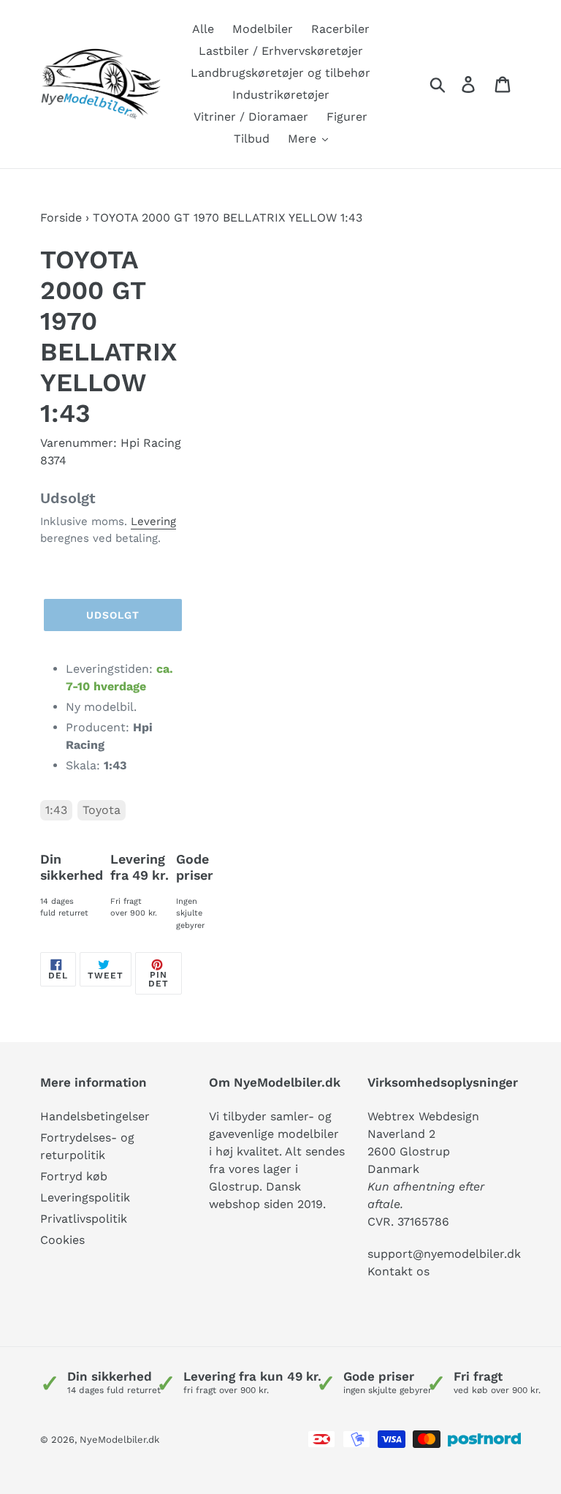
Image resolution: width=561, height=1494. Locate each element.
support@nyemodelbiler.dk (444, 1254)
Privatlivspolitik (83, 1219)
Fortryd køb (73, 1176)
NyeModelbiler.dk (119, 1439)
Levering (153, 521)
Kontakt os (398, 1271)
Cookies (62, 1240)
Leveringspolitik (85, 1197)
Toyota (102, 810)
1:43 (56, 810)
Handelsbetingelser (95, 1116)
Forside (61, 218)
